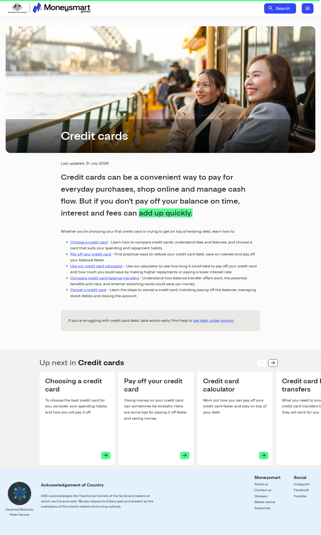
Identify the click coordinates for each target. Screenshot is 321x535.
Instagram (302, 484)
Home (49, 8)
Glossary (261, 496)
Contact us (262, 490)
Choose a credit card (89, 242)
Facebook (301, 490)
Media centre (264, 502)
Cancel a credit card (88, 290)
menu (307, 8)
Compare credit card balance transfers (104, 278)
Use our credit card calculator (96, 266)
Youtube (300, 496)
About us (261, 484)
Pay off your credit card (90, 254)
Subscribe (262, 508)
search (271, 8)
